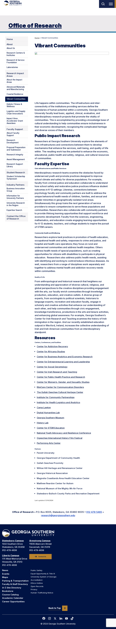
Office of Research (35, 25)
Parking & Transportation (15, 580)
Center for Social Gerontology (52, 366)
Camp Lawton (44, 407)
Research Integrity (15, 154)
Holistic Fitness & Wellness (14, 105)
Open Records (37, 586)
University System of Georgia (43, 577)
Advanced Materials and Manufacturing (16, 88)
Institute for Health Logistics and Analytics (58, 402)
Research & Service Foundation (15, 61)
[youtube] (66, 618)
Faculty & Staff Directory (15, 584)
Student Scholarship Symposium (16, 177)
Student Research (16, 172)
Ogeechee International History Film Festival (59, 438)
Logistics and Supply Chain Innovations (16, 112)
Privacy (34, 589)
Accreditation (37, 580)
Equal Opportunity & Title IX (43, 573)
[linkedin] (60, 618)
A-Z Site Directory (11, 587)
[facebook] (43, 618)
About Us (11, 48)
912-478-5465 (94, 512)
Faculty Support (15, 129)
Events (5, 573)
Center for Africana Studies (51, 351)
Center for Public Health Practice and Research (61, 377)
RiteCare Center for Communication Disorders (60, 387)
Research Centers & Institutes (16, 54)
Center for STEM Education (51, 427)
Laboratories (12, 67)
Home (37, 38)
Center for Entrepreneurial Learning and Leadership (63, 361)
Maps (5, 577)
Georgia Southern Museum (50, 417)
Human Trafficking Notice (42, 593)
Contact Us (42, 556)
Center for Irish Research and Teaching (57, 372)
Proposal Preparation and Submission (16, 148)
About (10, 44)
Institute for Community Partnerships (55, 397)
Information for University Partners (15, 197)
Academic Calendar (12, 598)
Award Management (16, 159)
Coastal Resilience (15, 94)
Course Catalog (10, 594)
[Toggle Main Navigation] (111, 4)
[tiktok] (72, 618)
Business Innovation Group (16, 189)
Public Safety (36, 570)
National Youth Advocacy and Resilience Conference (64, 433)
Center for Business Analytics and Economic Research (65, 356)
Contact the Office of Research (16, 217)
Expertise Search (14, 210)
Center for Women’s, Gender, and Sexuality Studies (63, 382)
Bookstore (7, 591)
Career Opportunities (13, 601)
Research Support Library (15, 165)
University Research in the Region (16, 204)
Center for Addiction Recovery (52, 346)
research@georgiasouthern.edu (58, 515)
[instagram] (49, 618)
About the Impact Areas (14, 81)
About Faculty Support (13, 134)
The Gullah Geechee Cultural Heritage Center (60, 392)
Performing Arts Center (49, 443)
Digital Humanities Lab (48, 412)
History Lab (42, 422)
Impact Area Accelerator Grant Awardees (15, 120)
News (5, 570)
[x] (55, 618)
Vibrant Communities (16, 99)
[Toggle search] (103, 4)
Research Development (13, 141)
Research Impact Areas (15, 74)
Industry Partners (15, 185)
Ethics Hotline (37, 583)
